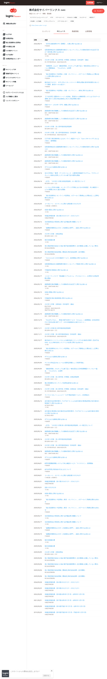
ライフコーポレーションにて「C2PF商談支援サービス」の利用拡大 (67, 395)
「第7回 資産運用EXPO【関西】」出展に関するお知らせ (63, 44)
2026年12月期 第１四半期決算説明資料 (58, 126)
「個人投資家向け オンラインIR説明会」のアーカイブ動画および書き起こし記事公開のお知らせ (72, 197)
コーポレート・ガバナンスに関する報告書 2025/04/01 (63, 475)
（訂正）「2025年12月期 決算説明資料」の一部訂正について (65, 181)
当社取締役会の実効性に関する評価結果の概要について (63, 222)
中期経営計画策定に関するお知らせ (56, 270)
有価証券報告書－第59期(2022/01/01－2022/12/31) (62, 588)
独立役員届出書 (50, 240)
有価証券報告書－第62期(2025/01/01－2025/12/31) (62, 216)
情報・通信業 (47, 14)
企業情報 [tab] (88, 31)
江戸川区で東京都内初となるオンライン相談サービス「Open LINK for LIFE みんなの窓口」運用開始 (72, 140)
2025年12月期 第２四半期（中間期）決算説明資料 (62, 377)
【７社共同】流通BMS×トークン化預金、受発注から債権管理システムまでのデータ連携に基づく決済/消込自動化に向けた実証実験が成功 (72, 98)
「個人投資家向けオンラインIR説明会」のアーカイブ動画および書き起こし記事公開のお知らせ (72, 350)
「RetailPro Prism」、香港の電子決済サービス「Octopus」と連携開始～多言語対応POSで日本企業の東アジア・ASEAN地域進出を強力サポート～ (72, 321)
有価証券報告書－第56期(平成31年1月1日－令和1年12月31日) (65, 606)
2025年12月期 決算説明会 (54, 234)
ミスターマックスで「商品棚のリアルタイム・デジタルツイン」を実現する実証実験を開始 (72, 277)
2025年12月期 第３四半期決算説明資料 (58, 328)
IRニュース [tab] (61, 31)
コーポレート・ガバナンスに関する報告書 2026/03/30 (63, 204)
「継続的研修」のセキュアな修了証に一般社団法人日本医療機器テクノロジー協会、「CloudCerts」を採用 (71, 370)
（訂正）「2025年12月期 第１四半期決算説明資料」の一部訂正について (69, 425)
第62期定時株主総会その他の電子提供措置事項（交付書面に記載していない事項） (72, 246)
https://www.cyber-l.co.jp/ (39, 25)
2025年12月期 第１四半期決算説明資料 (58, 439)
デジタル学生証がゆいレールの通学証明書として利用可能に (64, 363)
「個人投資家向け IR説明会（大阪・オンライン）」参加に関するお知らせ (69, 90)
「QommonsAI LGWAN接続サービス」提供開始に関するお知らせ (66, 258)
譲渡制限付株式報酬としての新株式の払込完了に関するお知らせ (66, 111)
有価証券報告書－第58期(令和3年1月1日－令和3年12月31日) (65, 594)
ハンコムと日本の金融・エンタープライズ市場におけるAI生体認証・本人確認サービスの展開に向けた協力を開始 (72, 188)
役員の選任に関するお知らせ (54, 210)
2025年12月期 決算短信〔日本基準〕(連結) (59, 304)
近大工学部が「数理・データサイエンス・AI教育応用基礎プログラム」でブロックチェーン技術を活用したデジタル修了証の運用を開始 (72, 174)
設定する (46, 675)
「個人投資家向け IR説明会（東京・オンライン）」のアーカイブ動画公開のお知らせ (72, 501)
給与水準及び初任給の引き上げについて (58, 469)
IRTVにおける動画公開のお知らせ (56, 167)
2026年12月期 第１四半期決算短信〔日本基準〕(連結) (63, 132)
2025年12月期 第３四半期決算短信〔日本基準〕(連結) (63, 334)
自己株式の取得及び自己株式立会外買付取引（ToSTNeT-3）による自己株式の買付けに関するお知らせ (72, 412)
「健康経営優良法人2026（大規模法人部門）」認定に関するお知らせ (67, 228)
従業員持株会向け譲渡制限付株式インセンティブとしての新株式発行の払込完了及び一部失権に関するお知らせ (72, 51)
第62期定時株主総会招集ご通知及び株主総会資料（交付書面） (65, 252)
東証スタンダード (35, 14)
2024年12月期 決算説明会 (54, 552)
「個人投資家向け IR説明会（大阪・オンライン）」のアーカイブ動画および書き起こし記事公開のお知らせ (72, 75)
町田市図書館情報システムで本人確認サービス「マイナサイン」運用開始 (69, 463)
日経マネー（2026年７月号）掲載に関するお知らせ (62, 105)
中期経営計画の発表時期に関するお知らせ (59, 298)
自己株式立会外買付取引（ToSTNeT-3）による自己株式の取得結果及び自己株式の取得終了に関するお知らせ (72, 402)
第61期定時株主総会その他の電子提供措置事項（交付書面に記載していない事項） (72, 558)
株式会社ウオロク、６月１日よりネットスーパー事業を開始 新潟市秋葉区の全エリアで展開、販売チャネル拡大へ (72, 83)
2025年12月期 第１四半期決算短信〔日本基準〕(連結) (63, 445)
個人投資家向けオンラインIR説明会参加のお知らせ (61, 383)
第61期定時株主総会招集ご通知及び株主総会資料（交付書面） (65, 570)
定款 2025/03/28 (50, 487)
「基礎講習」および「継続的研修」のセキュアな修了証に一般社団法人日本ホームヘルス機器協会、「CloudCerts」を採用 (72, 67)
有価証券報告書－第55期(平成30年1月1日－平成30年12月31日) (65, 612)
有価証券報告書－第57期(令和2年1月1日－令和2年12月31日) (65, 600)
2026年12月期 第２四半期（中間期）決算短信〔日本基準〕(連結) (67, 60)
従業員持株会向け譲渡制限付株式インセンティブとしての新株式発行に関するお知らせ (72, 148)
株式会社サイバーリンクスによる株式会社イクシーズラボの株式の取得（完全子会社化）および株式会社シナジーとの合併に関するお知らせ (72, 341)
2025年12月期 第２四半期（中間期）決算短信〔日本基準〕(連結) (67, 389)
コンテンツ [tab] (46, 31)
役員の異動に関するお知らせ (54, 292)
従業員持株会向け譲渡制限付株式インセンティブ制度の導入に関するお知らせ (70, 264)
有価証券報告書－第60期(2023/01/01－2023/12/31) (62, 582)
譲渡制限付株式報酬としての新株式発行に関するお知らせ (64, 155)
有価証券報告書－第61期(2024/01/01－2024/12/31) (62, 481)
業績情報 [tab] (75, 31)
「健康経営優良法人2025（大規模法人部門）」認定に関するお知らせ (67, 528)
